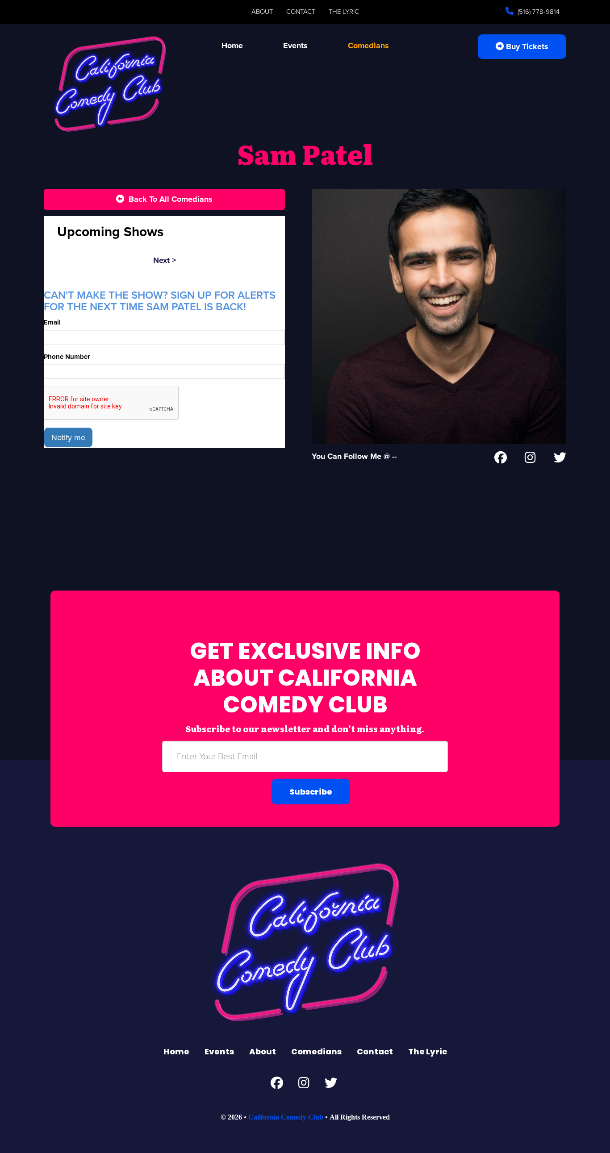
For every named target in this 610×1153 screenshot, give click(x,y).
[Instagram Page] (530, 459)
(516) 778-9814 (538, 12)
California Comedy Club (285, 1117)
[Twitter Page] (560, 459)
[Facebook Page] (500, 459)
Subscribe (310, 791)
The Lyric (344, 12)
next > (164, 260)
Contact (300, 12)
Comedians (368, 45)
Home (232, 45)
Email (52, 322)
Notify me (68, 437)
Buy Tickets (526, 46)
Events (295, 45)
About (262, 12)
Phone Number (67, 357)
